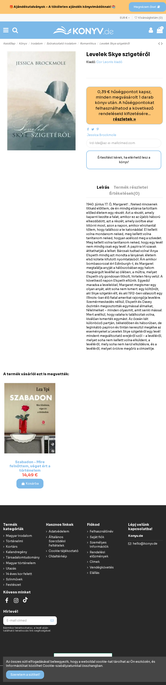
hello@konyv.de (145, 543)
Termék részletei (131, 187)
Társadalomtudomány (23, 557)
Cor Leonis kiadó (109, 62)
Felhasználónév (101, 531)
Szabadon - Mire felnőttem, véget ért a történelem (30, 466)
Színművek (14, 579)
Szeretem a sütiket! (25, 675)
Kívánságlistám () (150, 17)
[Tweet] (92, 129)
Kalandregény (16, 552)
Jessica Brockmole (101, 135)
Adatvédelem (59, 531)
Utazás (11, 568)
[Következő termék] (162, 43)
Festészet (13, 585)
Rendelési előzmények (99, 554)
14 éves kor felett (19, 574)
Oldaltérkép (58, 556)
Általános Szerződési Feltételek (57, 541)
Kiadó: (91, 62)
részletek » (124, 119)
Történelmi (14, 541)
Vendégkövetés (102, 567)
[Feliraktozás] (52, 621)
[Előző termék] (159, 43)
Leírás (103, 187)
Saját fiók (97, 537)
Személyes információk (99, 545)
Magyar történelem (21, 563)
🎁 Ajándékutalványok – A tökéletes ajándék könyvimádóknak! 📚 (62, 7)
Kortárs (12, 547)
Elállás (94, 573)
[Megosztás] (88, 129)
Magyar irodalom (19, 536)
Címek (95, 562)
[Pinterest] (98, 129)
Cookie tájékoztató (63, 551)
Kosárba (32, 483)
